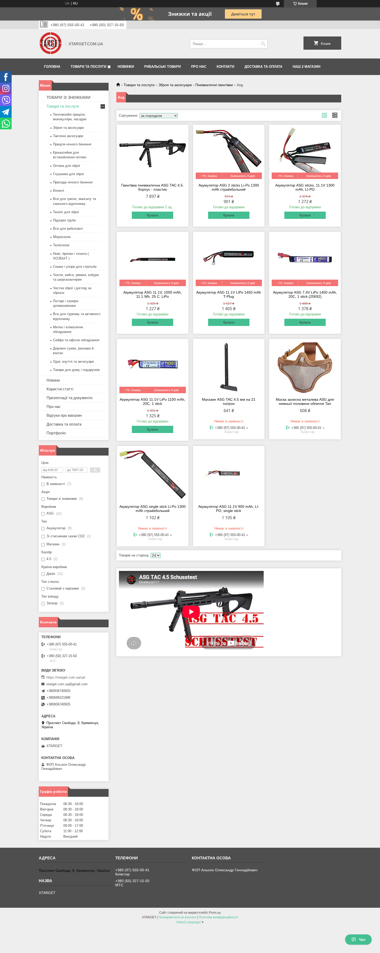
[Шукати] (263, 43)
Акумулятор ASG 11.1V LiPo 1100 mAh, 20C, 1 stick (152, 401)
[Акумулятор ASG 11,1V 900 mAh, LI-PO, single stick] (229, 474)
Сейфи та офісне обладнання (76, 340)
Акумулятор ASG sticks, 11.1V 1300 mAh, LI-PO (305, 187)
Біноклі (58, 190)
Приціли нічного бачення (72, 144)
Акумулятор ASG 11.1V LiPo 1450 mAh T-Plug (228, 294)
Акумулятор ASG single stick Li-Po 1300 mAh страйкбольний (152, 508)
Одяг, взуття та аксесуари (73, 361)
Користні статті (60, 389)
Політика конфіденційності (218, 917)
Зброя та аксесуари (175, 85)
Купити (152, 215)
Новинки (126, 67)
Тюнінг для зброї (66, 212)
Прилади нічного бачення (73, 182)
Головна (52, 67)
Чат (362, 939)
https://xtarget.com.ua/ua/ (66, 677)
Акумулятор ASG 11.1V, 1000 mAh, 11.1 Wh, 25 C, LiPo (152, 294)
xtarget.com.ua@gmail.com (67, 684)
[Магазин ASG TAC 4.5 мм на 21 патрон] (229, 367)
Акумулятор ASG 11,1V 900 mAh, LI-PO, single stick (228, 508)
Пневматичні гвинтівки (214, 85)
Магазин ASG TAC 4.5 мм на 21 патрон (228, 401)
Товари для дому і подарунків (76, 370)
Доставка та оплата (263, 67)
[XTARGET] (50, 44)
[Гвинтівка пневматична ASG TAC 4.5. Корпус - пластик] (152, 153)
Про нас (198, 67)
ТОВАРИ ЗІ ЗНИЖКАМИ (68, 97)
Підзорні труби (64, 220)
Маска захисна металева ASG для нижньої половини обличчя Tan (305, 401)
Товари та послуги (88, 67)
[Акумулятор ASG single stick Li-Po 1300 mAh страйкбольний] (152, 474)
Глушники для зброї (68, 174)
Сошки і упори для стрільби (74, 267)
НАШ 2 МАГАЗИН (306, 67)
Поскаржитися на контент (177, 917)
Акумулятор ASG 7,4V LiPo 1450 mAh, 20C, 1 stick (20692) (305, 294)
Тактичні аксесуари (68, 136)
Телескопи (61, 245)
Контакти (225, 67)
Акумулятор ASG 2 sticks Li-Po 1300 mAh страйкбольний (229, 187)
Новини (53, 380)
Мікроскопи (62, 237)
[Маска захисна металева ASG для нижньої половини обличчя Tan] (305, 367)
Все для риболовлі (68, 228)
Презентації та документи (69, 398)
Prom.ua (215, 912)
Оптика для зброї (66, 166)
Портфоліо (56, 433)
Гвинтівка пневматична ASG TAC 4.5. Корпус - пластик (152, 187)
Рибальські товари (162, 67)
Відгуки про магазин (64, 415)
